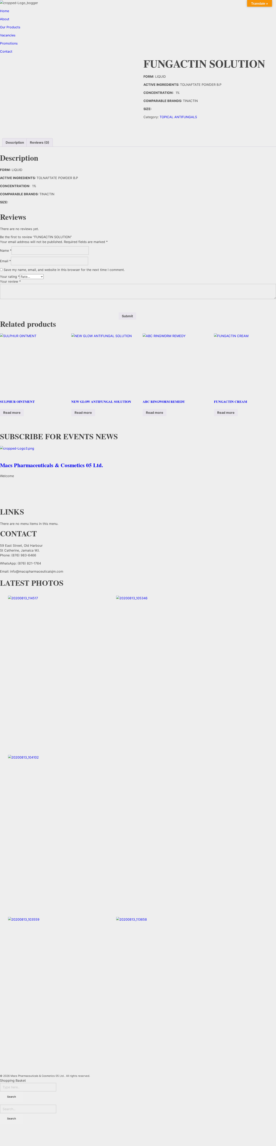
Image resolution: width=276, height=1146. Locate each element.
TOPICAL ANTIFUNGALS (178, 117)
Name (6, 250)
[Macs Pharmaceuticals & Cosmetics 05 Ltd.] (138, 452)
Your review (10, 281)
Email (5, 261)
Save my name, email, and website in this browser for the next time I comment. (64, 270)
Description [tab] (15, 142)
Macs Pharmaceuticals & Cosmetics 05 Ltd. (51, 465)
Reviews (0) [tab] (39, 142)
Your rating (10, 277)
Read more (12, 413)
